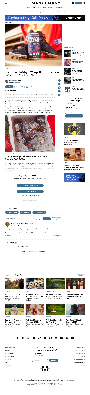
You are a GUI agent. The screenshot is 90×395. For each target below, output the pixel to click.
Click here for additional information (67, 380)
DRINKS (66, 162)
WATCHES (74, 50)
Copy (20, 86)
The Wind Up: (78, 54)
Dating (39, 12)
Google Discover (13, 212)
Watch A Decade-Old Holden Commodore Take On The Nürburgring (78, 81)
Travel (65, 12)
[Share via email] (59, 95)
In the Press (8, 359)
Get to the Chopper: (73, 142)
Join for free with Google (31, 185)
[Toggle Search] (69, 3)
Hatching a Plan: (13, 297)
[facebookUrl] (17, 338)
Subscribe (78, 3)
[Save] (27, 87)
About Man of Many (58, 235)
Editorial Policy (81, 347)
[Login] (84, 3)
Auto (44, 7)
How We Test (8, 365)
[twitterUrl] (23, 338)
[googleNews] (56, 338)
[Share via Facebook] (60, 55)
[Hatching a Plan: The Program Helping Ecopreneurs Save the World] (14, 283)
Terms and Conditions (79, 359)
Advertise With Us (10, 350)
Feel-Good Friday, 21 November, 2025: (35, 323)
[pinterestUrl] (72, 338)
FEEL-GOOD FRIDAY (9, 218)
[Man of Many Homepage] (46, 3)
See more (81, 275)
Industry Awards (9, 356)
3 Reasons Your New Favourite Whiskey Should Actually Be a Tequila (74, 167)
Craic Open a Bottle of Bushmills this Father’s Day (74, 296)
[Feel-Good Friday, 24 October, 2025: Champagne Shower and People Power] (75, 309)
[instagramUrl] (28, 338)
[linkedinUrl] (61, 338)
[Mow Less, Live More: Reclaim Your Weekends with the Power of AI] (55, 283)
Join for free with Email (30, 192)
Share (10, 86)
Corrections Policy (80, 350)
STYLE (73, 86)
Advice (24, 12)
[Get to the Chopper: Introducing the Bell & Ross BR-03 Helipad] (74, 129)
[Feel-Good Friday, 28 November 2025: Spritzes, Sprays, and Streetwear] (14, 309)
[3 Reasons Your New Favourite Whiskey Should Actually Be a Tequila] (74, 154)
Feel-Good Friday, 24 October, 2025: (74, 323)
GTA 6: (77, 63)
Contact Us (8, 362)
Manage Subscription (79, 362)
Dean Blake (14, 80)
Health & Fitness (57, 12)
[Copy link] (60, 64)
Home (6, 22)
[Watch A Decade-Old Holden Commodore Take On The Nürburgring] (67, 80)
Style (39, 7)
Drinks (44, 12)
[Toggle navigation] (6, 3)
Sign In (37, 195)
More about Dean (8, 235)
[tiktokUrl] (39, 338)
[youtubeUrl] (34, 338)
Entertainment (59, 7)
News (28, 7)
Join (27, 246)
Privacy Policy (35, 197)
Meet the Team (9, 353)
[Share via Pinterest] (60, 61)
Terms (30, 197)
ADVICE (73, 68)
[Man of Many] (45, 368)
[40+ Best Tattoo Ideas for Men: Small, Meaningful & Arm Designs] (67, 71)
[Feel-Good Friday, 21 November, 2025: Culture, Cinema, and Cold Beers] (35, 309)
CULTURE (8, 68)
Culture (50, 7)
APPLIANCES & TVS (50, 291)
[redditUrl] (67, 338)
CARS (73, 77)
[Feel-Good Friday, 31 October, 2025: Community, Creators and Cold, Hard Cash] (55, 309)
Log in (22, 246)
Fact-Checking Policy (79, 353)
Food (50, 12)
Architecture (32, 12)
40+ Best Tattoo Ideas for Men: (78, 72)
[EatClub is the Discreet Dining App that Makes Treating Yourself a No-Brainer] (35, 283)
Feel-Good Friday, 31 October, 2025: (54, 323)
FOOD (28, 291)
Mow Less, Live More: (54, 296)
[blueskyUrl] (45, 338)
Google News (26, 212)
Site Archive (81, 365)
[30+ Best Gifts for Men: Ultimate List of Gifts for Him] (67, 89)
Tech (33, 7)
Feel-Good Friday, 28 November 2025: (13, 323)
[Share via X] (60, 58)
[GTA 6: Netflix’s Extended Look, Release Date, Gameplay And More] (67, 62)
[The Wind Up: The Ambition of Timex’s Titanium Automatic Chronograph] (67, 53)
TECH (7, 291)
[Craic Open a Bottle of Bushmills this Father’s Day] (75, 283)
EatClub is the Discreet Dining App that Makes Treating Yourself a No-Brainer (35, 297)
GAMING (74, 59)
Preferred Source (40, 212)
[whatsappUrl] (50, 338)
